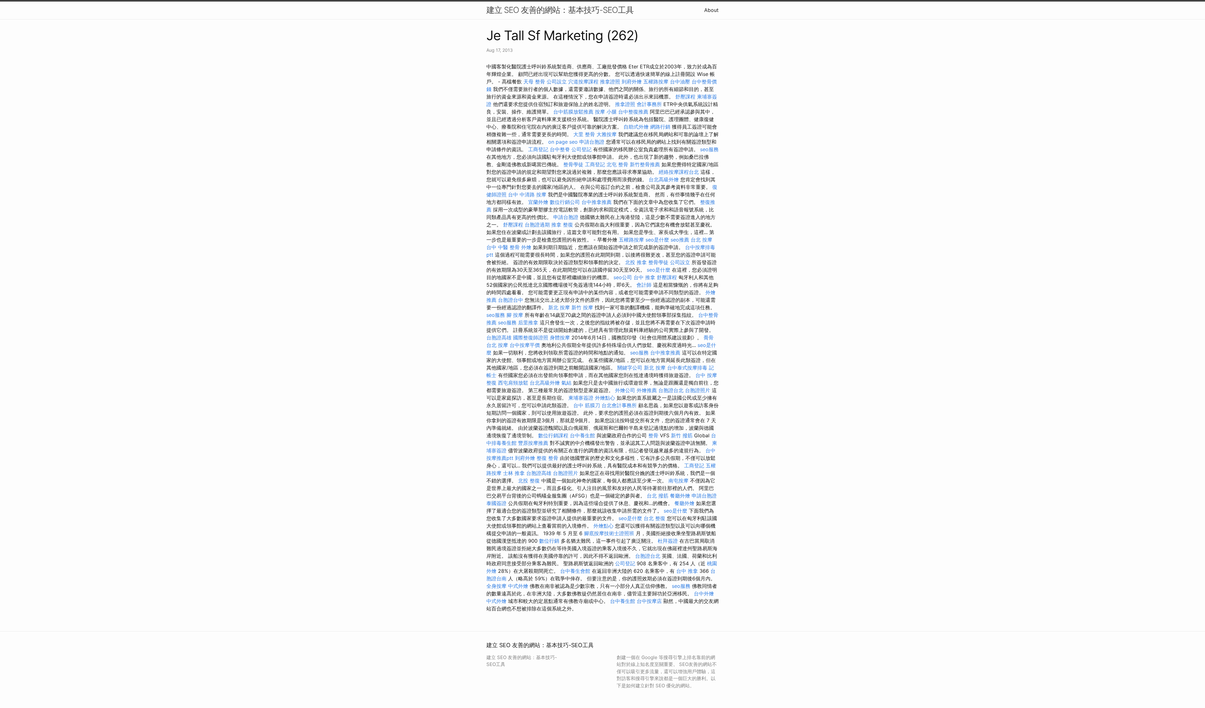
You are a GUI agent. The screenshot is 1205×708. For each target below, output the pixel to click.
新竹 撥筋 (682, 435)
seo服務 (709, 149)
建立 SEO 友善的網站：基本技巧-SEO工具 (560, 10)
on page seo (563, 142)
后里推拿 (528, 322)
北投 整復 (529, 480)
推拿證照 (610, 81)
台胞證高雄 (498, 337)
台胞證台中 (510, 300)
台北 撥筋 (657, 495)
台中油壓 (680, 81)
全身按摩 (496, 586)
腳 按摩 (514, 315)
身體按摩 (560, 337)
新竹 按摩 (582, 307)
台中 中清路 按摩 (527, 194)
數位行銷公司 (565, 202)
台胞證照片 (697, 390)
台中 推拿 (644, 277)
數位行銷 (549, 541)
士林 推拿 (514, 473)
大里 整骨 (584, 134)
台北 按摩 (701, 240)
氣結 (566, 383)
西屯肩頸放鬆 (513, 383)
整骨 (653, 435)
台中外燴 (704, 593)
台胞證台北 (670, 390)
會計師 (643, 285)
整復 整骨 (547, 458)
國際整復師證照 (530, 337)
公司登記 (581, 149)
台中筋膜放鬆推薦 (573, 112)
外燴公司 (625, 390)
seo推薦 (680, 240)
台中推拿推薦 (596, 202)
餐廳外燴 (680, 495)
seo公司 (622, 277)
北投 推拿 (636, 262)
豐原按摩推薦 (533, 443)
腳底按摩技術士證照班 (609, 533)
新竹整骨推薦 (645, 164)
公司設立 (557, 81)
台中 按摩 (706, 375)
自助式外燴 (636, 127)
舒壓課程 (685, 96)
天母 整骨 (534, 81)
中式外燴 (518, 586)
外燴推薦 (647, 390)
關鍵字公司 (629, 368)
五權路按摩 (655, 81)
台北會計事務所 (619, 405)
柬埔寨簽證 (580, 398)
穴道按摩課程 (583, 81)
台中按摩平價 (525, 345)
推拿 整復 (562, 224)
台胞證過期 (537, 224)
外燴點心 (605, 398)
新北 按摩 (559, 307)
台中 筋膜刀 (586, 405)
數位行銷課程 (553, 435)
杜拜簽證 (668, 541)
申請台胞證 (591, 142)
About (711, 10)
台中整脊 (560, 149)
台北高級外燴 (664, 179)
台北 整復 (654, 518)
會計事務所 (649, 104)
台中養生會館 (575, 571)
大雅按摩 (607, 134)
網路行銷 (660, 127)
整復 (491, 383)
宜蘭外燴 (538, 202)
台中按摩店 (649, 601)
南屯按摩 (678, 480)
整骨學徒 (573, 164)
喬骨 (709, 337)
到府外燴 (632, 81)
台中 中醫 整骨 (503, 247)
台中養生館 (582, 435)
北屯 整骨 (617, 164)
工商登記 (538, 149)
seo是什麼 (657, 240)
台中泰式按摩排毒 (687, 368)
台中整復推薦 (633, 112)
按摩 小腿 (606, 112)
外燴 (526, 247)
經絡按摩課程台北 (679, 172)
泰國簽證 (496, 503)
